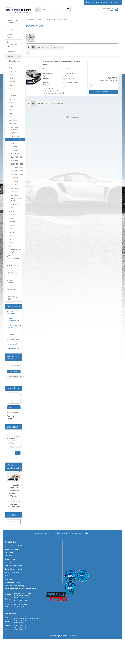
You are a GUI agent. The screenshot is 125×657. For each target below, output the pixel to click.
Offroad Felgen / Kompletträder (15, 250)
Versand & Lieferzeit (12, 572)
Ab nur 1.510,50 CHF (13, 504)
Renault (12, 229)
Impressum (9, 579)
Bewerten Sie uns (13, 349)
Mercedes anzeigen (14, 128)
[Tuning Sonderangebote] (20, 470)
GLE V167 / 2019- (17, 174)
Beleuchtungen (13, 289)
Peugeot (12, 225)
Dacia (11, 78)
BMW (11, 68)
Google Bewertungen (12, 549)
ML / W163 (14, 188)
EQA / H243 (15, 133)
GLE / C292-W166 (17, 171)
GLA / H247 (15, 153)
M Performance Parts (12, 272)
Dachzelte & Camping (12, 21)
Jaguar (11, 109)
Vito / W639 (15, 204)
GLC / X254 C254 (16, 167)
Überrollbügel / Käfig (13, 297)
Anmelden (13, 407)
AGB (6, 576)
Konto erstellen (12, 412)
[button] (28, 47)
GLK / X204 (15, 178)
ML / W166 (14, 195)
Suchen (13, 371)
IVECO (11, 106)
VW (10, 246)
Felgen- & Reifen (11, 35)
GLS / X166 (14, 181)
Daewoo (12, 82)
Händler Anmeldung (11, 312)
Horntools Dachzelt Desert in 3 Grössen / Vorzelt (14, 490)
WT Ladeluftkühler (13, 257)
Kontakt (8, 562)
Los (17, 453)
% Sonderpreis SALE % (12, 44)
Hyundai (12, 99)
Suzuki (11, 232)
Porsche (12, 222)
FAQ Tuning (9, 552)
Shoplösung (54, 636)
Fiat (10, 89)
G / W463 (14, 143)
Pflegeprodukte (13, 265)
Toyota (11, 239)
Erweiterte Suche (14, 377)
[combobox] (43, 47)
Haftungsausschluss (12, 582)
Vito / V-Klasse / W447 (16, 200)
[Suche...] (68, 9)
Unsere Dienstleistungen (13, 319)
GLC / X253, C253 (17, 164)
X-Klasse (14, 208)
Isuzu (11, 103)
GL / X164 (14, 146)
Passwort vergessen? (11, 417)
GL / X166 (14, 150)
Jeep (10, 113)
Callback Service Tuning (13, 566)
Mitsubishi (12, 215)
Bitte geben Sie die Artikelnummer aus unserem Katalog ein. (13, 439)
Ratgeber (8, 556)
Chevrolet (12, 71)
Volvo (11, 242)
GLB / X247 (15, 160)
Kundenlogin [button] (102, 2)
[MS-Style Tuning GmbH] (18, 10)
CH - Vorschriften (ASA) (13, 545)
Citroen (11, 75)
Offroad (10, 57)
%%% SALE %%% (13, 339)
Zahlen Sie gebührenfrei (13, 569)
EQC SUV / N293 (16, 140)
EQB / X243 (15, 136)
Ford (10, 85)
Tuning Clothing (10, 281)
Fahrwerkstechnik (14, 29)
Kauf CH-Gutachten (11, 333)
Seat (10, 236)
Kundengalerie (12, 344)
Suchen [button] (90, 2)
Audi (10, 64)
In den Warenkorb (104, 92)
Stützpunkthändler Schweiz (14, 326)
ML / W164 (14, 192)
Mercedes (12, 123)
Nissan (11, 218)
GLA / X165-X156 (17, 157)
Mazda (11, 211)
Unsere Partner (10, 559)
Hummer (12, 96)
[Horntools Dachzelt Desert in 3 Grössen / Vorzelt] (14, 476)
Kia (10, 116)
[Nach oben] (6, 653)
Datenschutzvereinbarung (14, 586)
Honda (11, 92)
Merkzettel (116, 2)
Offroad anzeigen (15, 61)
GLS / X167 (14, 185)
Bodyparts (11, 52)
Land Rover (13, 120)
